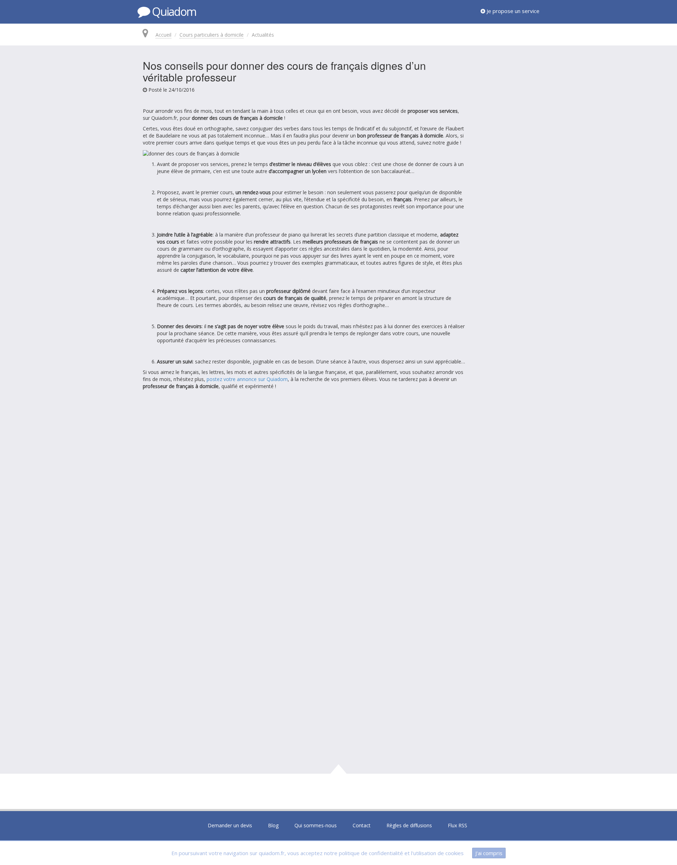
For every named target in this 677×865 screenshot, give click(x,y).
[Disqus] (338, 492)
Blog (273, 825)
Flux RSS (457, 825)
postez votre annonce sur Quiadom (247, 379)
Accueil (163, 34)
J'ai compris (488, 853)
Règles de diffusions (409, 825)
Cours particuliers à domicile (211, 34)
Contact (362, 825)
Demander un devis (230, 825)
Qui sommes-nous (315, 825)
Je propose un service (512, 10)
